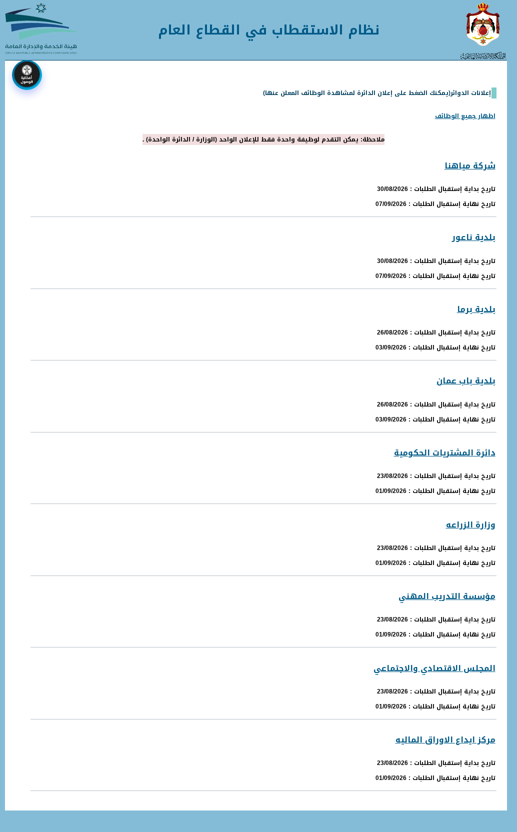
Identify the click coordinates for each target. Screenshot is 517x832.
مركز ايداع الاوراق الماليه (446, 740)
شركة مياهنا (470, 166)
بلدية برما (476, 309)
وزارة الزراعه (471, 524)
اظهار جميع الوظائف (465, 116)
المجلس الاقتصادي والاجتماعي (435, 668)
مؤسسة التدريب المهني (447, 596)
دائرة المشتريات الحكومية (445, 452)
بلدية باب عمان (466, 380)
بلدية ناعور (474, 237)
